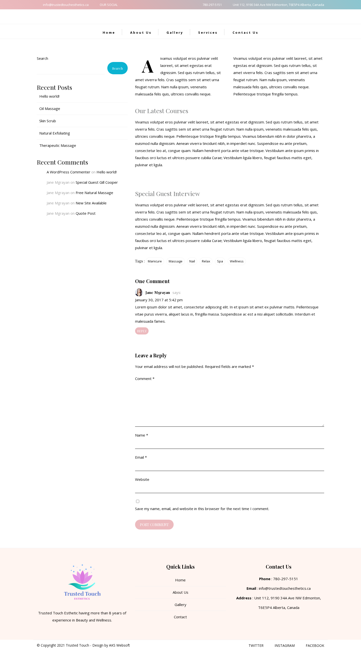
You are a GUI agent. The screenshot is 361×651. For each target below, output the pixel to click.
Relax (206, 261)
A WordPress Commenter (68, 171)
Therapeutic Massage (57, 145)
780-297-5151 (212, 4)
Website (142, 479)
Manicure (155, 261)
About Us (141, 32)
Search (42, 58)
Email (141, 457)
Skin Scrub (47, 120)
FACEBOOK (315, 645)
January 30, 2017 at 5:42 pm (159, 299)
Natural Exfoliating (54, 133)
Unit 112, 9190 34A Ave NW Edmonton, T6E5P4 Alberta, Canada (278, 4)
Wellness (237, 261)
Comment (144, 378)
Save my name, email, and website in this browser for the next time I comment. (202, 508)
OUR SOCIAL (109, 4)
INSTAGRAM (285, 645)
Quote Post (86, 213)
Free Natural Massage (94, 192)
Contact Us (245, 32)
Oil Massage (49, 108)
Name (141, 435)
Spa (220, 261)
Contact (180, 616)
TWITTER (256, 645)
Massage (175, 261)
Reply (142, 331)
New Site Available (91, 202)
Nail (192, 261)
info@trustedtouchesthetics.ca (66, 4)
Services (208, 32)
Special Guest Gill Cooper (97, 182)
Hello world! (49, 96)
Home (109, 32)
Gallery (175, 32)
